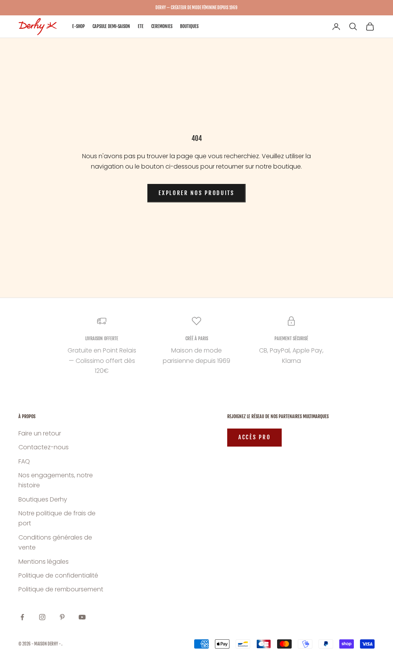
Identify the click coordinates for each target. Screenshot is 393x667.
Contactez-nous (43, 447)
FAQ (24, 461)
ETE (141, 26)
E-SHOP (78, 26)
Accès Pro (254, 437)
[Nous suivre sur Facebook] (22, 617)
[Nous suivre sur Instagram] (42, 617)
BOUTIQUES (189, 26)
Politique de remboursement (60, 589)
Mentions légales (43, 561)
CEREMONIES (161, 26)
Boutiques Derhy (42, 499)
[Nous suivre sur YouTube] (82, 617)
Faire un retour (39, 433)
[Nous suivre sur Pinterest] (62, 617)
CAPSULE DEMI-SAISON (111, 26)
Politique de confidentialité (58, 575)
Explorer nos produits (196, 193)
